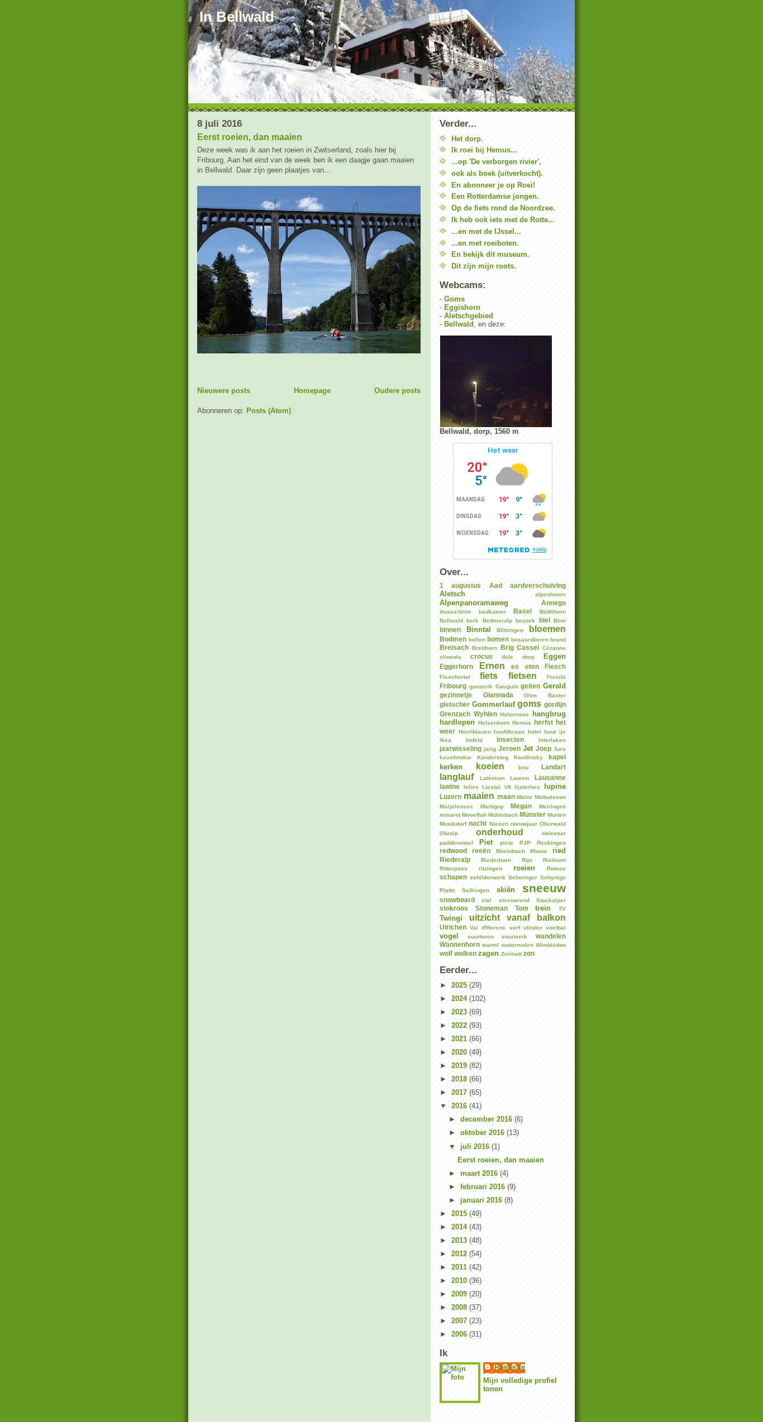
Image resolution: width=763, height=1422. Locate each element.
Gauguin (506, 686)
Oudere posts (397, 390)
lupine (555, 786)
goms (529, 703)
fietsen (522, 676)
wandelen (551, 936)
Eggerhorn (456, 666)
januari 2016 (482, 1200)
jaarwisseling (460, 748)
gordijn (555, 704)
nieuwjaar (524, 824)
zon (529, 953)
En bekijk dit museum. (490, 254)
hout (550, 732)
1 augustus (460, 585)
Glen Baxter (545, 695)
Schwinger (522, 877)
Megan (521, 806)
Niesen (498, 824)
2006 (460, 1334)
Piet (486, 842)
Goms (454, 299)
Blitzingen (510, 630)
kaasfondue (455, 757)
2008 (460, 1307)
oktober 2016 (483, 1132)
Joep (543, 748)
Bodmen (453, 639)
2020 (460, 1052)
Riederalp (455, 859)
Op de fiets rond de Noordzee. (503, 208)
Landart (553, 766)
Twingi (451, 918)
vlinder (532, 928)
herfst (543, 722)
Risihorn (554, 860)
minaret (450, 815)
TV (562, 909)
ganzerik (481, 686)
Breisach (454, 647)
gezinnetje (456, 694)
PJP (525, 843)
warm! (490, 945)
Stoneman (491, 908)
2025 (460, 985)
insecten (510, 739)
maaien (479, 796)
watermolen (517, 945)
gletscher (455, 704)
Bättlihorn (553, 612)
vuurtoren (481, 936)
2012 (460, 1253)
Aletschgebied (468, 316)
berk (472, 620)
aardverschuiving (538, 585)
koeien (490, 766)
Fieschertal (455, 677)
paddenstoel (456, 843)
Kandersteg (492, 757)
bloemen (547, 629)
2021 (460, 1039)
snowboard (457, 899)
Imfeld (474, 740)
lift (507, 787)
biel (544, 620)
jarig (490, 749)
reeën (481, 850)
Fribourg (453, 686)
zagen (488, 953)
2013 (460, 1240)
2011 (460, 1267)
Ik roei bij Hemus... (484, 150)
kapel (557, 756)
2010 (460, 1280)
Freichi (556, 677)
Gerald (554, 686)
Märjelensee (456, 806)
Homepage (312, 390)
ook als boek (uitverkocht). (497, 173)
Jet (528, 748)
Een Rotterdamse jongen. (495, 196)
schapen (453, 876)
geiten (530, 686)
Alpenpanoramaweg (474, 603)
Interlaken (552, 740)
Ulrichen (453, 927)
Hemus (521, 723)
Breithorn (484, 648)
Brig (507, 647)
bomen (498, 639)
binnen (450, 629)
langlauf (457, 777)
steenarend (514, 900)
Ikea (445, 740)
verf (514, 928)
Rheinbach (510, 851)
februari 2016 (483, 1186)
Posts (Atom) (268, 410)
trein (543, 908)
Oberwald (553, 824)
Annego (553, 602)
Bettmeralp (497, 620)
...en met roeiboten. (485, 243)
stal (486, 900)
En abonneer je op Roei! (493, 185)
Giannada (498, 694)
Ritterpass (454, 868)
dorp (528, 657)
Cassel (528, 647)
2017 (460, 1092)
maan (506, 796)
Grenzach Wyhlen (468, 713)
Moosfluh (474, 815)
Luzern (450, 796)
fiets (489, 676)
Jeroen (509, 748)
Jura (560, 749)
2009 (460, 1294)
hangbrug (549, 714)
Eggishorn (462, 307)
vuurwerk (514, 936)
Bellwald (459, 324)
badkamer (492, 612)
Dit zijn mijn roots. (483, 266)
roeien (524, 868)
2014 (460, 1227)
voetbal (556, 928)
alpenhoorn (550, 594)
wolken (465, 953)
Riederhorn (496, 860)
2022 (460, 1025)
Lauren (519, 778)
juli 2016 (476, 1146)
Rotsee (556, 868)
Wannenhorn (460, 944)
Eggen (554, 656)
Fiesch (555, 666)
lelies (471, 787)
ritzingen (490, 868)
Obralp (449, 833)
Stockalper (551, 900)
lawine (450, 786)
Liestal (491, 787)
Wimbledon (551, 945)
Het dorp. (467, 139)
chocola (450, 657)
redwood (453, 850)
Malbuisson (550, 797)
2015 (460, 1213)
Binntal (478, 629)
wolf (446, 953)
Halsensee (514, 714)
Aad (495, 585)
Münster (532, 814)
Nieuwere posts (223, 390)
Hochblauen (475, 732)
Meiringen (552, 806)
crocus (481, 656)
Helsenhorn (493, 723)
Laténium (492, 778)
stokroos (454, 908)
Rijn (527, 860)
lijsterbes (527, 787)
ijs (562, 732)
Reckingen (551, 843)
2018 (460, 1079)
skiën (506, 889)
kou (523, 767)
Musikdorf (453, 824)
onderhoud (499, 832)
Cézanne (554, 648)
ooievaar (554, 833)
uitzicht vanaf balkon (517, 917)
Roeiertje (509, 1367)
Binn (560, 620)
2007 (460, 1320)
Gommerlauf (493, 704)
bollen (477, 639)
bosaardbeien (530, 639)
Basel (522, 611)
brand (558, 639)
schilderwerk (488, 877)
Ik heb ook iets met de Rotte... (503, 220)
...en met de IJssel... (486, 231)
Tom (521, 908)
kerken (451, 767)
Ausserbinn (455, 612)
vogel (449, 936)
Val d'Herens (488, 928)
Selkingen (475, 890)
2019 (460, 1065)
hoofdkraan (509, 732)
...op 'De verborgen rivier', (496, 161)
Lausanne (550, 777)
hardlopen (457, 722)
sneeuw (544, 888)
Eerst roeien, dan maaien (249, 137)
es (515, 666)
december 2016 (487, 1119)
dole (507, 657)
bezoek (525, 620)
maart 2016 (480, 1173)
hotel (534, 732)
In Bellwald (236, 16)
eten (532, 666)
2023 (460, 1012)
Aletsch (452, 594)
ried (559, 850)
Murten (556, 815)
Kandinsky (528, 757)
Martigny (492, 806)
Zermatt (511, 954)
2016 (460, 1106)
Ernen (492, 666)
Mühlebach (503, 815)
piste (506, 843)
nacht (478, 823)
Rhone (538, 851)
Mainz (524, 797)
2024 (460, 998)
